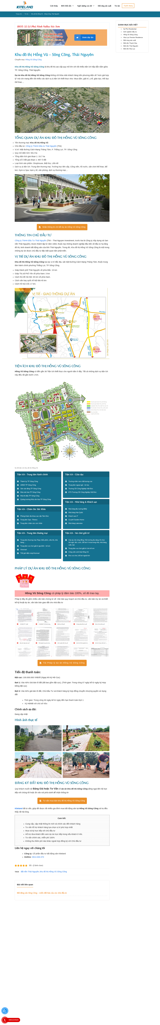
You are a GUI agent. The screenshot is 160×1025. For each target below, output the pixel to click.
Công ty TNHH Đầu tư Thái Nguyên (41, 146)
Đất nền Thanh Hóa (130, 43)
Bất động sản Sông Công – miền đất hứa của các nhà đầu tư (42, 892)
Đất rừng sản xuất (129, 40)
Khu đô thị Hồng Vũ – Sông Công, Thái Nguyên (54, 54)
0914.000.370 (38, 857)
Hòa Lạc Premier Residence (133, 37)
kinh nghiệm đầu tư (130, 32)
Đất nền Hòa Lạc (129, 49)
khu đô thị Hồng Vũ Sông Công (53, 872)
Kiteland (19, 808)
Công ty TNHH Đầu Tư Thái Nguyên (30, 240)
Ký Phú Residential (129, 29)
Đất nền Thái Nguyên (130, 46)
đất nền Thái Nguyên (30, 872)
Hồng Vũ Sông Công (33, 60)
